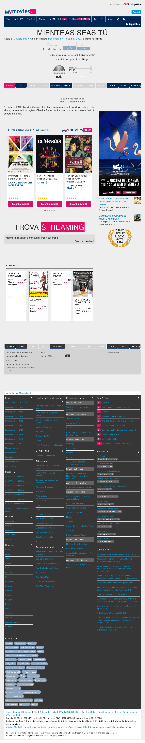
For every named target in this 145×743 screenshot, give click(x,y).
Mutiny (69, 517)
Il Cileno (39, 431)
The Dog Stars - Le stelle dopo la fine (117, 421)
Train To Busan (72, 418)
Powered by (79, 241)
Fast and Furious (13, 688)
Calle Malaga (41, 496)
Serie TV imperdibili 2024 (16, 481)
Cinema (17, 712)
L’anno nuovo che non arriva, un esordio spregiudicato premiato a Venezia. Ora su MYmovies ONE (114, 568)
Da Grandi (101, 456)
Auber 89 (70, 530)
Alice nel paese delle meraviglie (19, 700)
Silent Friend (71, 448)
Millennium (10, 684)
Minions (9, 643)
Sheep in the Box (43, 436)
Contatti (18, 726)
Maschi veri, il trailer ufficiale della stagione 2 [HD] (118, 554)
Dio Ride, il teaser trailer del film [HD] (112, 594)
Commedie (9, 521)
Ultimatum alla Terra (105, 463)
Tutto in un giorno (74, 187)
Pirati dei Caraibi (13, 672)
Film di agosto (11, 457)
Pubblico (55, 85)
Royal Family (23, 664)
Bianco (39, 541)
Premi (67, 85)
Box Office (91, 712)
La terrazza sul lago (105, 516)
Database (27, 712)
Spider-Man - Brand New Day (114, 416)
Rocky (34, 704)
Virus (23, 676)
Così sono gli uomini (44, 559)
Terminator (24, 704)
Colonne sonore (130, 712)
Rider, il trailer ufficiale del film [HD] (112, 613)
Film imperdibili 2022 (14, 421)
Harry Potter (40, 680)
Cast (21, 85)
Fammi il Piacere (73, 452)
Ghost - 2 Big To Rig (110, 434)
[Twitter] (49, 49)
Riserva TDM (81, 726)
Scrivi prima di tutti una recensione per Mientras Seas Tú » (21, 367)
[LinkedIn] (54, 49)
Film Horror (10, 530)
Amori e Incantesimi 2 (75, 503)
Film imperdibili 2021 (14, 425)
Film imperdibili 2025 (14, 407)
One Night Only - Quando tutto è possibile (119, 430)
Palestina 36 (41, 500)
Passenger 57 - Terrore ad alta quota (112, 486)
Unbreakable (11, 680)
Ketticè (69, 457)
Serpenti (69, 521)
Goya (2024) (47, 355)
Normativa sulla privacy (35, 726)
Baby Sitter (10, 664)
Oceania (105, 402)
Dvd (78, 712)
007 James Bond (29, 672)
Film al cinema (11, 452)
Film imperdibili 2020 (14, 430)
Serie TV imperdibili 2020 (16, 499)
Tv (83, 712)
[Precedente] (9, 296)
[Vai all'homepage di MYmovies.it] (20, 14)
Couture (39, 440)
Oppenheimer (39, 659)
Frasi (124, 85)
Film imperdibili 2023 (14, 416)
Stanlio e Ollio (103, 493)
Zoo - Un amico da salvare (108, 523)
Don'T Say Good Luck (45, 586)
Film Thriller (10, 525)
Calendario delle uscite (45, 455)
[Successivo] (89, 296)
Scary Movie (20, 643)
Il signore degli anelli (14, 696)
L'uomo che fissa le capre (107, 508)
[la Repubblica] (125, 6)
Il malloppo (71, 443)
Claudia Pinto (21, 38)
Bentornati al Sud (43, 514)
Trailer (118, 712)
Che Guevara (11, 704)
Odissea (105, 411)
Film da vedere (11, 448)
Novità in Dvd (11, 466)
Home (8, 712)
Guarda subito (20, 203)
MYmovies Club (13, 715)
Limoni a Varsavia (43, 427)
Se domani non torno (44, 532)
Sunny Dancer (72, 427)
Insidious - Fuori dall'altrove (113, 425)
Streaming (136, 85)
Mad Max (38, 700)
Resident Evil (41, 491)
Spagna (70, 38)
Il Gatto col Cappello (44, 518)
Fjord (38, 509)
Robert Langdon (25, 680)
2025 (19, 402)
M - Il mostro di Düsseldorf (77, 544)
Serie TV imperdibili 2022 (16, 490)
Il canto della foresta (44, 537)
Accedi (136, 11)
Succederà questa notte (46, 528)
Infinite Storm (102, 501)
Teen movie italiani (25, 684)
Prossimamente (105, 712)
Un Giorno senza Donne (46, 581)
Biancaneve (11, 659)
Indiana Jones (33, 676)
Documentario (56, 38)
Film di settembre (12, 461)
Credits (9, 726)
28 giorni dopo (12, 647)
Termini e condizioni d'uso (60, 726)
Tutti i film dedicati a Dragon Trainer (20, 651)
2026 (13, 402)
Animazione (10, 534)
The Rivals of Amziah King (47, 568)
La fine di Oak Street (110, 439)
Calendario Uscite (48, 712)
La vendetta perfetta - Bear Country (118, 443)
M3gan (40, 647)
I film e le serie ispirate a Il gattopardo (21, 655)
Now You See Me (27, 647)
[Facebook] (43, 49)
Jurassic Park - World (15, 668)
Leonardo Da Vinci (39, 664)
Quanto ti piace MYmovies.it (17, 392)
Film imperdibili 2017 (14, 443)
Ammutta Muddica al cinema (109, 471)
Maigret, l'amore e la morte (47, 563)
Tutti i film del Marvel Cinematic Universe (23, 692)
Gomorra (32, 643)
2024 (25, 402)
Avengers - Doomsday (45, 487)
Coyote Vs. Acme (73, 423)
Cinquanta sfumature (35, 668)
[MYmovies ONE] (77, 130)
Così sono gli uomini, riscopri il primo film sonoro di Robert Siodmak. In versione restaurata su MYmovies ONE (118, 620)
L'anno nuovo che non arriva (20, 184)
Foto (112, 85)
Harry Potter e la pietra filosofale (49, 445)
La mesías (43, 182)
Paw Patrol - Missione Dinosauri (79, 487)
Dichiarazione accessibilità (102, 726)
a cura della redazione (17, 355)
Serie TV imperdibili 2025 (16, 476)
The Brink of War (43, 577)
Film (36, 712)
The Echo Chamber (74, 512)
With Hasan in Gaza (74, 548)
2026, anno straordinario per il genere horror (115, 582)
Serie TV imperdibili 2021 (16, 494)
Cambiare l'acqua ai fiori (46, 523)
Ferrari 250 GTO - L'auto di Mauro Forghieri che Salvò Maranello (77, 476)
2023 (78, 38)
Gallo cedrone (103, 531)
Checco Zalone (25, 659)
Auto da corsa (12, 676)
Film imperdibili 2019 (14, 434)
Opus (40, 651)
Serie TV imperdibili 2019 (16, 503)
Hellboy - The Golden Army (108, 478)
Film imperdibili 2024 (14, 411)
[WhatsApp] (60, 49)
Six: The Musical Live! (45, 572)
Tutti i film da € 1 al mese (28, 130)
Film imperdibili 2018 (14, 439)
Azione (8, 539)
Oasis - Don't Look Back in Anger (80, 526)
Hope (38, 505)
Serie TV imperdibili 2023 (16, 485)
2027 (7, 402)
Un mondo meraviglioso (76, 508)
